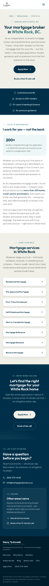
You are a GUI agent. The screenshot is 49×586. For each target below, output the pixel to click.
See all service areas (19, 518)
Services (6, 555)
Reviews (29, 555)
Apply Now (23, 69)
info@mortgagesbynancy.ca (20, 482)
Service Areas (22, 16)
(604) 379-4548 (14, 477)
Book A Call (28, 560)
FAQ (37, 560)
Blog (19, 560)
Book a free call (24, 426)
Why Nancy (18, 555)
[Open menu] (43, 4)
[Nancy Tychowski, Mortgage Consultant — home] (7, 4)
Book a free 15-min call (24, 78)
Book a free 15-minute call (22, 523)
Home (11, 16)
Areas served (8, 560)
